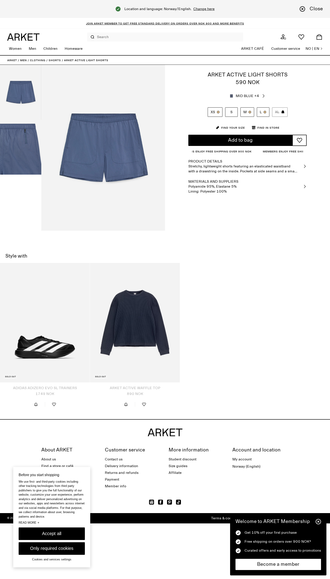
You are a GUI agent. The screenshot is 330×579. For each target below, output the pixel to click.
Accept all (51, 533)
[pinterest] (169, 502)
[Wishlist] (301, 37)
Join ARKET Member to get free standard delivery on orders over (142, 23)
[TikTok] (178, 502)
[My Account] (283, 37)
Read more (29, 522)
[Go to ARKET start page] (23, 37)
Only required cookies (51, 548)
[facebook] (160, 502)
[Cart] (319, 37)
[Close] (318, 521)
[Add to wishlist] (299, 140)
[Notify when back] (36, 404)
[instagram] (151, 502)
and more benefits (228, 23)
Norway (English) (246, 466)
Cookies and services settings (51, 559)
